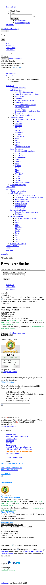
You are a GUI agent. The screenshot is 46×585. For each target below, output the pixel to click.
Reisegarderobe (21, 204)
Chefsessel (19, 103)
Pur (16, 235)
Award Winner (20, 109)
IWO (17, 164)
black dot (18, 121)
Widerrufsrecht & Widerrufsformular (19, 449)
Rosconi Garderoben (18, 210)
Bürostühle (10, 46)
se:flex (17, 143)
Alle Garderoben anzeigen (25, 195)
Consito (18, 161)
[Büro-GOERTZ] (10, 29)
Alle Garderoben (16, 193)
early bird (18, 126)
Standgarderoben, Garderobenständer (29, 197)
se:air (17, 138)
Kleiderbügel (20, 208)
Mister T (18, 227)
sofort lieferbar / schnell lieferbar (27, 94)
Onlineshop (5, 583)
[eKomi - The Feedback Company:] (5, 493)
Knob (17, 168)
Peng (17, 233)
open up (18, 134)
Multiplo (18, 172)
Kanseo (18, 166)
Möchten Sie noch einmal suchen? (15, 272)
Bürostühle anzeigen (18, 88)
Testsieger (19, 98)
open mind (19, 132)
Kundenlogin (11, 7)
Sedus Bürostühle (16, 117)
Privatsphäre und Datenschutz (17, 436)
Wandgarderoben (21, 199)
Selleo (17, 178)
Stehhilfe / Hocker (22, 107)
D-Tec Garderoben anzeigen (25, 218)
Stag (16, 237)
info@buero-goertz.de (17, 333)
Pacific (17, 231)
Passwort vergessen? (22, 23)
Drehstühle (19, 113)
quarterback (19, 136)
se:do (17, 140)
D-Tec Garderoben (17, 216)
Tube (17, 241)
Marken (9, 246)
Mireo (17, 170)
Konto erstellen (20, 21)
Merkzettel (10, 25)
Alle (7, 43)
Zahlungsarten (11, 445)
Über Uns (15, 246)
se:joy (17, 145)
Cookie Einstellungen (14, 457)
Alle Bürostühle (16, 90)
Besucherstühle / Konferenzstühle (27, 111)
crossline (18, 124)
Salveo (17, 176)
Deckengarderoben (22, 201)
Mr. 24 (17, 128)
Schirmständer (20, 206)
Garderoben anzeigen (18, 191)
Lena (17, 223)
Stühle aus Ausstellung (23, 115)
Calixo (17, 159)
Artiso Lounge (20, 157)
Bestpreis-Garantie (12, 453)
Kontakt (9, 443)
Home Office (10, 48)
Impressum (10, 441)
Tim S (17, 239)
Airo (17, 220)
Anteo (17, 153)
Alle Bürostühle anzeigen (24, 92)
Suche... (5, 59)
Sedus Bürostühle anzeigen (25, 119)
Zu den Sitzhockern (8, 426)
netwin (17, 130)
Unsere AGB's (11, 439)
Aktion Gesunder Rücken (24, 100)
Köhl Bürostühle (16, 149)
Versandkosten (11, 434)
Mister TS (19, 229)
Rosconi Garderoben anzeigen (26, 212)
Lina (17, 225)
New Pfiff (19, 174)
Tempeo (18, 180)
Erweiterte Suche (15, 59)
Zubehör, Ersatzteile (22, 147)
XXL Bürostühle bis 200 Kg (25, 105)
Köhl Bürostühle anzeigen (25, 151)
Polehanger (19, 214)
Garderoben (10, 50)
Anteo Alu (19, 155)
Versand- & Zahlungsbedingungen (18, 447)
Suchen (6, 279)
